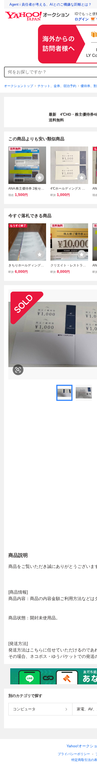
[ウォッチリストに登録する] (39, 177)
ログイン (82, 19)
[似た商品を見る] (18, 369)
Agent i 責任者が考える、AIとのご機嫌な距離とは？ (50, 4)
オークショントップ (18, 86)
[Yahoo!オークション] (38, 13)
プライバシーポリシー (74, 754)
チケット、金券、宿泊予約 (56, 86)
